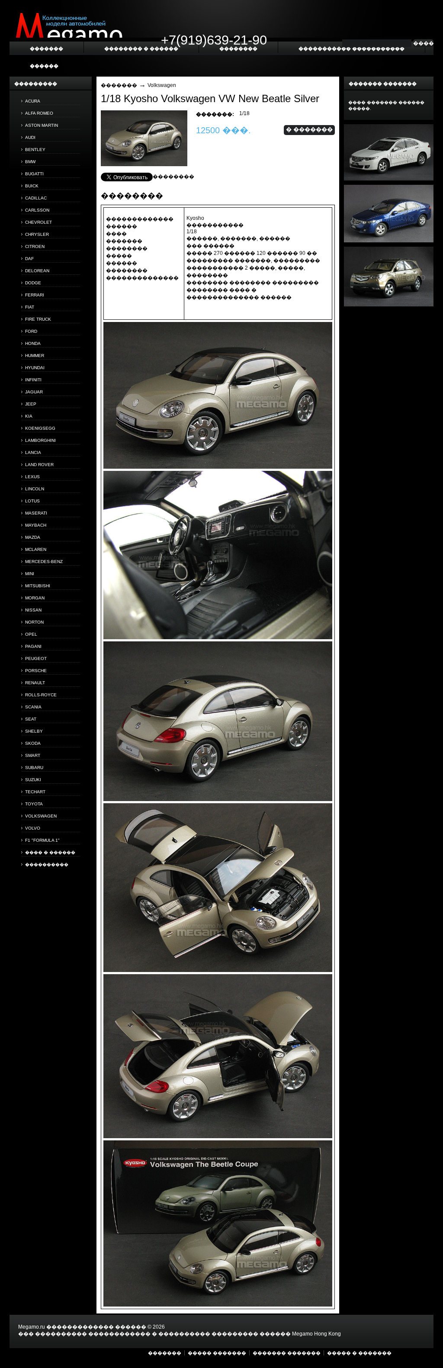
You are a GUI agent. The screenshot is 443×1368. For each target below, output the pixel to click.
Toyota (34, 803)
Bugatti (34, 173)
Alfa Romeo (39, 113)
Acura (32, 101)
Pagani (33, 646)
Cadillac (36, 198)
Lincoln (34, 488)
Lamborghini (40, 440)
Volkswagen (41, 816)
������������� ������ (96, 1327)
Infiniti (33, 379)
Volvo (32, 828)
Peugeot (36, 658)
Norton (34, 622)
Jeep (30, 404)
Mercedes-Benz (44, 561)
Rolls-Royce (41, 694)
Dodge (33, 282)
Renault (35, 682)
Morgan (35, 597)
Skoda (33, 743)
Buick (32, 185)
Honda (33, 343)
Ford (31, 331)
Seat (30, 719)
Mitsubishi (37, 585)
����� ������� (217, 1352)
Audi (30, 137)
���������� (46, 864)
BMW (30, 161)
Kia (28, 416)
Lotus (32, 501)
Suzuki (33, 779)
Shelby (34, 731)
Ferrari (34, 295)
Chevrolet (38, 222)
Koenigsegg (40, 428)
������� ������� (287, 1352)
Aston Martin (41, 125)
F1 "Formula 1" (42, 840)
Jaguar (34, 391)
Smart (32, 755)
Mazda (32, 537)
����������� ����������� (351, 48)
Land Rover (39, 464)
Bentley (35, 149)
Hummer (34, 355)
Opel (31, 634)
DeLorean (37, 270)
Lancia (33, 452)
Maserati (36, 513)
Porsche (36, 670)
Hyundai (35, 367)
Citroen (35, 246)
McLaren (35, 549)
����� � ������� (359, 1352)
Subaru (34, 767)
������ (44, 65)
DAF (29, 258)
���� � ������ (50, 852)
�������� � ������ (141, 48)
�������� (173, 177)
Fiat (29, 307)
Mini (29, 573)
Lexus (32, 476)
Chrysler (37, 234)
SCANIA (33, 707)
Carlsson (37, 210)
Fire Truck (38, 319)
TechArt (35, 791)
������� (119, 85)
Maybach (35, 525)
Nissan (33, 610)
